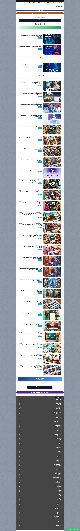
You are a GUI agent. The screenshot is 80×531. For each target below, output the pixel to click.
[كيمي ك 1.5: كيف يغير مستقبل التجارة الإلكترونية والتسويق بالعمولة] (52, 195)
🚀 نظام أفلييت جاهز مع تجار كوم (40, 10)
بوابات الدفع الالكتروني (57, 483)
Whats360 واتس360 (57, 503)
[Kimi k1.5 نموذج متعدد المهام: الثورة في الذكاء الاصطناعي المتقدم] (52, 304)
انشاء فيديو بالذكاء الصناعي (56, 464)
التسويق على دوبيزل (57, 435)
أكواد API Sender (57, 512)
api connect (57, 505)
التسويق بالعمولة (58, 407)
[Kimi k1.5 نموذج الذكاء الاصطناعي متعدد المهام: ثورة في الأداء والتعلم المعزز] (52, 293)
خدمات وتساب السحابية (56, 518)
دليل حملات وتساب (56, 522)
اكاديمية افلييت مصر (58, 403)
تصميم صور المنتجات (56, 477)
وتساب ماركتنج (59, 499)
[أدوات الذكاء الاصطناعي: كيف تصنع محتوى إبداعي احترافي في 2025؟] (52, 140)
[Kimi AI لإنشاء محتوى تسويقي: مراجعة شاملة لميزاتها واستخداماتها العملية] (52, 86)
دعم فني (58, 521)
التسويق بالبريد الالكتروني (57, 412)
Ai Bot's (59, 444)
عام (60, 495)
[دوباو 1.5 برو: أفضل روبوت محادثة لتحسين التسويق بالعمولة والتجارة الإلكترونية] (52, 206)
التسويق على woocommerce (56, 431)
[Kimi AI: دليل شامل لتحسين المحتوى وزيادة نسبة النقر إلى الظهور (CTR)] (52, 162)
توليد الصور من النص (57, 474)
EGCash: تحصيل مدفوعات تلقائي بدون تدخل (40, 20)
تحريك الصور (58, 468)
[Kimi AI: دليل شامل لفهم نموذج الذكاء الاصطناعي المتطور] (52, 173)
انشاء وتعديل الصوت (57, 465)
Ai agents (58, 443)
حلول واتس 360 (57, 517)
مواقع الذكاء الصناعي (57, 478)
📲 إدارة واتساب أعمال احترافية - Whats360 (40, 0)
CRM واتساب (58, 500)
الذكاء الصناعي (40, 17)
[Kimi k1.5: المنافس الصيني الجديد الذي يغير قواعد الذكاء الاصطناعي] (52, 359)
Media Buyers (58, 408)
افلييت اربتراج (59, 400)
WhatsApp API (58, 525)
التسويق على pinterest (57, 421)
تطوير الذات (59, 490)
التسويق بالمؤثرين (58, 413)
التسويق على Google (57, 417)
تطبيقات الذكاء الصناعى (57, 473)
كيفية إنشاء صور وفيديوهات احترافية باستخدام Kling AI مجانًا (30, 126)
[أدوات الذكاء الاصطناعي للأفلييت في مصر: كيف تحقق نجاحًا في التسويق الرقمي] (52, 97)
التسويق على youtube (57, 433)
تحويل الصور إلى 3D (57, 469)
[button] (73, 529)
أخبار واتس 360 (57, 508)
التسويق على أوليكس (57, 434)
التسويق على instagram (57, 418)
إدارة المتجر (58, 481)
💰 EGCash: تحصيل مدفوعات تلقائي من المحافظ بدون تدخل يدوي (40, 392)
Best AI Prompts (57, 446)
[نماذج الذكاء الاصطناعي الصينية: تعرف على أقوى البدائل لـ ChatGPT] (52, 228)
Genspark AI (58, 448)
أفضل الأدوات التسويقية (58, 399)
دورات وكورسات (59, 491)
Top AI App (58, 456)
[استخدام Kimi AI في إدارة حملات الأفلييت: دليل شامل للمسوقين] (52, 67)
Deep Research (58, 447)
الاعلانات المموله (58, 409)
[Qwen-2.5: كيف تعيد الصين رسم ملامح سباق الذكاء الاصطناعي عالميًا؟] (52, 250)
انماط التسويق (59, 486)
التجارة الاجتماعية (58, 461)
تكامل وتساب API (56, 516)
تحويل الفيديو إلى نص (57, 470)
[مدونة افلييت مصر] (59, 6)
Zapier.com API (57, 507)
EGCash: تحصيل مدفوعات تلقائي (40, 387)
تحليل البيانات (59, 487)
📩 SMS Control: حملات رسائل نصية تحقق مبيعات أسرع (40, 13)
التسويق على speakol (57, 425)
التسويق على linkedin (57, 420)
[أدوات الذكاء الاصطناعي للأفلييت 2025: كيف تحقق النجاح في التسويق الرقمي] (52, 108)
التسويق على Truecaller (57, 429)
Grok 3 (59, 451)
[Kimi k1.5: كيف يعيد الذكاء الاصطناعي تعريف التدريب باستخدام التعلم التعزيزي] (52, 261)
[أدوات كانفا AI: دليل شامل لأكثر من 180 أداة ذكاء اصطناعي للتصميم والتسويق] (52, 119)
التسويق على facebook (57, 416)
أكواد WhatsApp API (56, 513)
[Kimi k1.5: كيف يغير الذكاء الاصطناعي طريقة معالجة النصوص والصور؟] (52, 348)
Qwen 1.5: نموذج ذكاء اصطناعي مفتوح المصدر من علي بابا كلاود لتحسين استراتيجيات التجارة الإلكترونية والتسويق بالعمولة (31, 214)
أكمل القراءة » (40, 38)
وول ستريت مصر (58, 526)
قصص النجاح (58, 438)
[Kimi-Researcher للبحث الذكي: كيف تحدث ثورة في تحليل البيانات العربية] (52, 39)
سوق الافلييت (59, 494)
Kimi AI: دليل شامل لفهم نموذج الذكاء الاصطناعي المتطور (31, 169)
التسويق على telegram (57, 426)
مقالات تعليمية (59, 496)
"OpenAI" (58, 442)
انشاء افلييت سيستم (57, 482)
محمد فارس (40, 81)
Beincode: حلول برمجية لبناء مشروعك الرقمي (40, 76)
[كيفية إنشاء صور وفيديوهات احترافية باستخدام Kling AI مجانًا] (52, 129)
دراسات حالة (57, 520)
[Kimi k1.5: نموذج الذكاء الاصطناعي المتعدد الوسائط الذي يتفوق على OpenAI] (52, 370)
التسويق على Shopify (57, 422)
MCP (59, 455)
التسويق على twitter (57, 430)
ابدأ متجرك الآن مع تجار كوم (40, 27)
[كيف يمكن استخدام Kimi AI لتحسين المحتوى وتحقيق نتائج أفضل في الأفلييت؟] (52, 151)
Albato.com (57, 504)
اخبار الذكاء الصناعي (57, 460)
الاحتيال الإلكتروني (58, 404)
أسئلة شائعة (57, 509)
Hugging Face (58, 452)
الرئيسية (43, 17)
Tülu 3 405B (58, 457)
